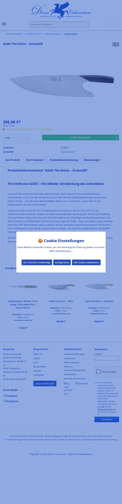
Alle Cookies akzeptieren (86, 262)
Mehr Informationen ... (61, 250)
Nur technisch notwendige (36, 262)
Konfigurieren (62, 262)
